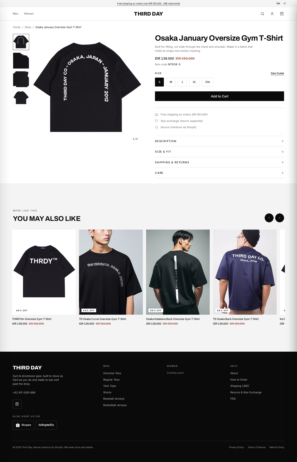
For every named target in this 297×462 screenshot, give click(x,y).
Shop (28, 27)
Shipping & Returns (172, 162)
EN (278, 3)
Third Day (148, 13)
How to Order (239, 379)
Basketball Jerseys (115, 405)
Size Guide (277, 73)
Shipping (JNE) (239, 385)
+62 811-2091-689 (24, 392)
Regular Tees (111, 379)
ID (284, 3)
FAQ (233, 398)
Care (159, 172)
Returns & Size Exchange (246, 392)
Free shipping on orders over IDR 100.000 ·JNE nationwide (148, 3)
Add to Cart (219, 96)
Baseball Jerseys (113, 398)
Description (166, 141)
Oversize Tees (112, 373)
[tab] (21, 42)
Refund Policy (277, 447)
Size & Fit (163, 151)
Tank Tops (109, 385)
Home (16, 27)
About (234, 373)
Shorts (107, 392)
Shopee (26, 424)
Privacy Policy (236, 447)
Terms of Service (256, 447)
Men (15, 13)
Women (29, 13)
